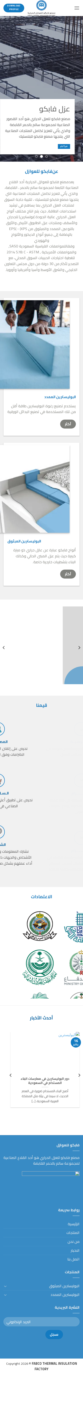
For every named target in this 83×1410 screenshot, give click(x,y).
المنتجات (73, 1232)
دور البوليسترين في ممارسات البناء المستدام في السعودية (45, 1081)
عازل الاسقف (36, 673)
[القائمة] (77, 7)
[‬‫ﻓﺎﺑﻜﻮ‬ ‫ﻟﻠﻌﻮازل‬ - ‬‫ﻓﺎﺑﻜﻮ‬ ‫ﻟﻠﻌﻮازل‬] (41, 8)
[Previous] (79, 647)
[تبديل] (5, 1286)
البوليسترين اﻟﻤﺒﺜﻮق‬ (64, 1285)
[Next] (4, 647)
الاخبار (75, 1250)
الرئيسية (74, 1223)
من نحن (74, 1241)
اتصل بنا (73, 1259)
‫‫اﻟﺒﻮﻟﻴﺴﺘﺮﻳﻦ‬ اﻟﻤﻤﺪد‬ (65, 1294)
